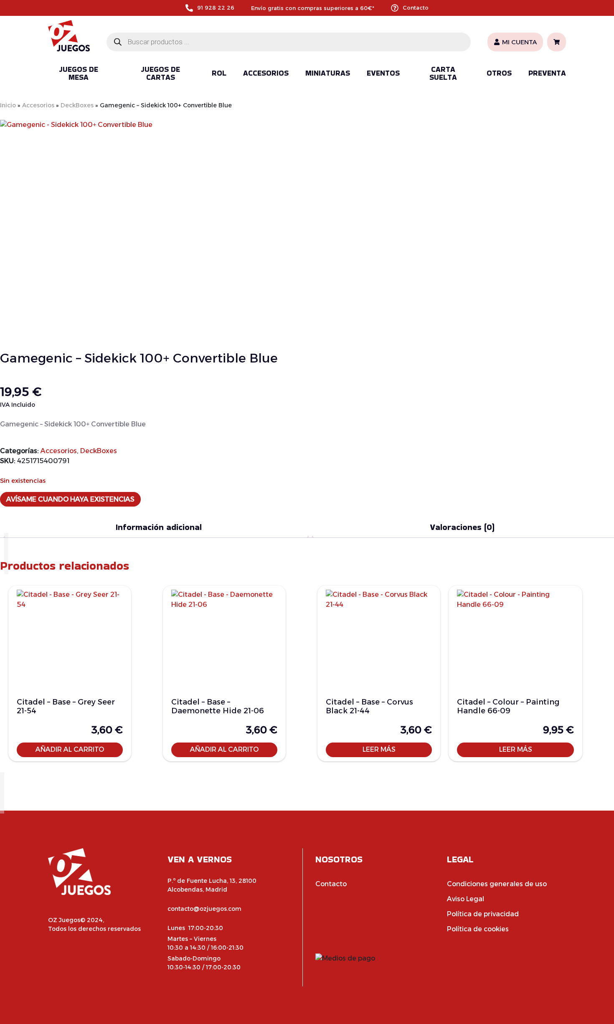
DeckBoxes (77, 105)
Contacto (416, 7)
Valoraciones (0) (462, 527)
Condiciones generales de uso (497, 884)
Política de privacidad (483, 914)
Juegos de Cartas (160, 73)
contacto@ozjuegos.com (204, 908)
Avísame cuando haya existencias (70, 499)
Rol (219, 73)
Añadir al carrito (70, 749)
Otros (499, 73)
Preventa (547, 73)
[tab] (158, 527)
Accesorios (266, 73)
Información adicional (159, 527)
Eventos (383, 73)
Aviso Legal (465, 899)
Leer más (379, 749)
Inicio (8, 105)
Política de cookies (478, 929)
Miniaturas (327, 73)
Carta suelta (443, 73)
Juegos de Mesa (78, 73)
